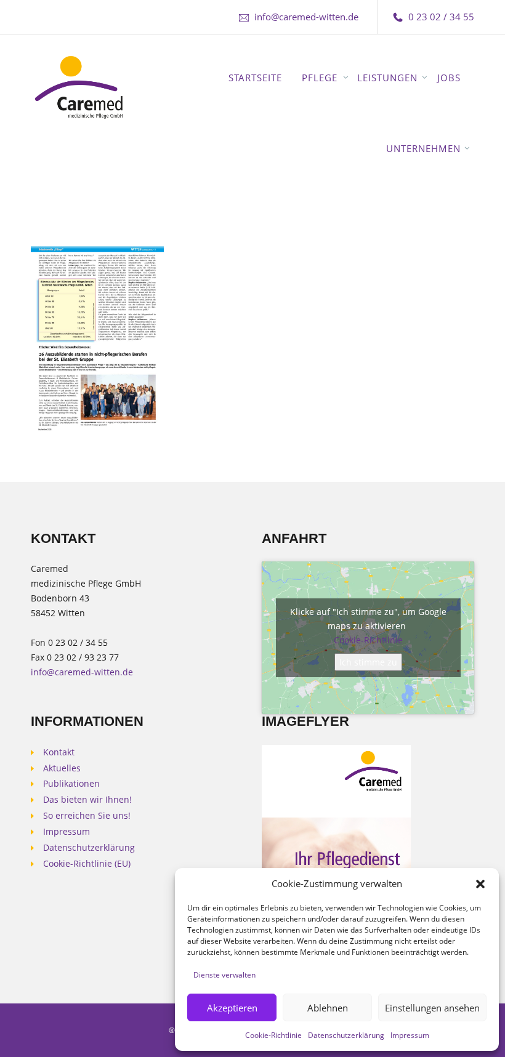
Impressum (409, 1035)
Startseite (255, 77)
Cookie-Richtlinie (273, 1035)
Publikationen (71, 783)
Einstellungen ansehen (432, 1008)
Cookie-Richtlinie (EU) (87, 863)
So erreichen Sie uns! (87, 815)
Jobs (449, 77)
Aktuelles (62, 768)
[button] (480, 884)
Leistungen (387, 77)
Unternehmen (423, 148)
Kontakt (59, 752)
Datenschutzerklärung (346, 1035)
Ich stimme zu (368, 662)
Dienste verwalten (224, 975)
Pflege (319, 77)
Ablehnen (327, 1008)
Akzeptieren (232, 1008)
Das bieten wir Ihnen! (87, 799)
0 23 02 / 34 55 (441, 16)
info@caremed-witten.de (306, 16)
